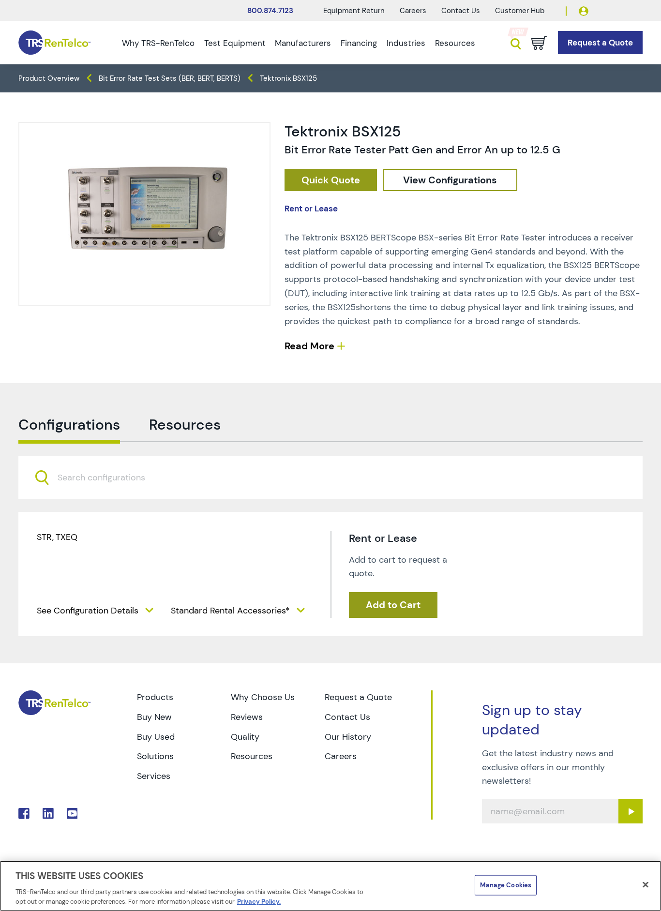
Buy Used (156, 737)
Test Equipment (235, 43)
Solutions (155, 756)
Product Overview (48, 78)
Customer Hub (519, 10)
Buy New (154, 717)
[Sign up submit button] (630, 811)
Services (153, 776)
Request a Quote (358, 697)
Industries (406, 43)
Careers (413, 10)
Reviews (247, 717)
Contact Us (460, 10)
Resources (455, 43)
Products (155, 697)
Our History (348, 737)
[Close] (645, 885)
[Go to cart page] (539, 43)
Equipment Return (354, 10)
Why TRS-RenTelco (158, 43)
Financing (359, 43)
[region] (330, 886)
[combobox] (330, 477)
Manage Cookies (505, 885)
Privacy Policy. (259, 901)
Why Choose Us (263, 697)
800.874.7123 (270, 10)
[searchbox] (107, 478)
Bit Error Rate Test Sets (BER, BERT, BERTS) (169, 78)
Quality (245, 737)
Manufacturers (303, 43)
